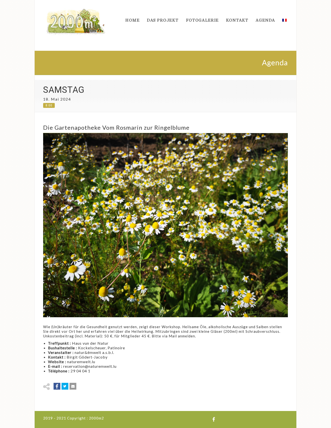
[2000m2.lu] (76, 20)
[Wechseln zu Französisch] (283, 20)
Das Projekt (163, 20)
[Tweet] (65, 386)
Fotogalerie (202, 20)
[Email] (73, 386)
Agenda (265, 20)
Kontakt (237, 20)
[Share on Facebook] (57, 386)
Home (132, 20)
